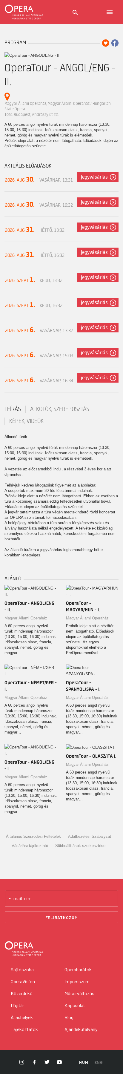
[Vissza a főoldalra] (24, 11)
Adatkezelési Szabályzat (89, 836)
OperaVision (23, 981)
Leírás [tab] (12, 409)
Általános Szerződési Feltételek (33, 836)
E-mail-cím (20, 898)
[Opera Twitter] (47, 1062)
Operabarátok (78, 969)
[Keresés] (75, 12)
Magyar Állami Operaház (25, 618)
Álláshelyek (22, 1017)
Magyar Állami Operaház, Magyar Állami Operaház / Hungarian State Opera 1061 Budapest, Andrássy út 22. (57, 109)
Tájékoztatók (24, 1029)
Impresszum (77, 981)
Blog (68, 1017)
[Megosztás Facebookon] (115, 43)
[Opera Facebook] (34, 1062)
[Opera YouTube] (59, 1062)
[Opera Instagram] (22, 1062)
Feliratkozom (61, 917)
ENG (98, 1062)
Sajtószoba (22, 969)
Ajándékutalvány (80, 1029)
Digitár (17, 1005)
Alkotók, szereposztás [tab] (59, 409)
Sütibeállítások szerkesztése (80, 845)
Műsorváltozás (79, 993)
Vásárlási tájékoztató (30, 845)
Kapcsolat (74, 1005)
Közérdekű (22, 993)
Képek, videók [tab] (26, 421)
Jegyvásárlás (94, 177)
